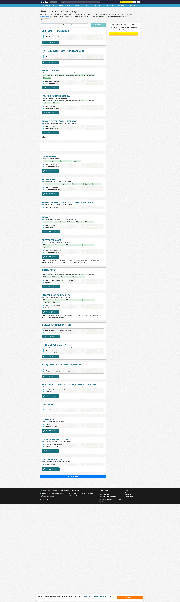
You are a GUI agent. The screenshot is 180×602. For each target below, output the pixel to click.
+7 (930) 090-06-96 (51, 232)
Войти (134, 2)
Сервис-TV (48, 419)
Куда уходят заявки (104, 494)
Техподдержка (129, 496)
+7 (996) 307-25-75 (51, 113)
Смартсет (47, 404)
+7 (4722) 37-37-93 (51, 376)
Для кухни (86, 5)
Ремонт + (47, 217)
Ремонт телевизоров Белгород (59, 121)
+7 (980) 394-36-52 (51, 287)
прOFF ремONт (50, 156)
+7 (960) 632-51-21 (51, 194)
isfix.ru (44, 2)
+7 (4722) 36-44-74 (51, 87)
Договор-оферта (104, 497)
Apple (76, 5)
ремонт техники (59, 490)
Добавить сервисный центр (138, 2)
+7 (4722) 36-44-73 (51, 336)
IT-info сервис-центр (54, 345)
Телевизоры (44, 20)
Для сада (97, 5)
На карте (99, 25)
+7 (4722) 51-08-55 (51, 62)
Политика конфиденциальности (108, 496)
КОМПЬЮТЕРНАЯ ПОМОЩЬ (56, 96)
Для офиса (109, 5)
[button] (80, 2)
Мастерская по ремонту (56, 295)
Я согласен (129, 597)
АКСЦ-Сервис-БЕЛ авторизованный (62, 365)
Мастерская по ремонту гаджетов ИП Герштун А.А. (71, 385)
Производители (57, 9)
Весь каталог (133, 5)
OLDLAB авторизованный (56, 325)
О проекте (128, 494)
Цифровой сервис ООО (55, 439)
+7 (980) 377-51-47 (51, 312)
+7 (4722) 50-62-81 (51, 356)
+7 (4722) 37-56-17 (51, 431)
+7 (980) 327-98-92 (51, 133)
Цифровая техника (63, 5)
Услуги (101, 492)
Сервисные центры (45, 9)
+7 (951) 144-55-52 (51, 451)
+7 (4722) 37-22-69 (51, 42)
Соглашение (128, 492)
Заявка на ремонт (127, 2)
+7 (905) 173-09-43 (51, 171)
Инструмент (121, 5)
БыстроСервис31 (51, 240)
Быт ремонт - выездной (55, 31)
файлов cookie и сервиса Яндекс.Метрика (96, 596)
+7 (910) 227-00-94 (51, 396)
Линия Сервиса (50, 71)
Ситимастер (49, 270)
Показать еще (73, 477)
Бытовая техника (48, 5)
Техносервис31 (50, 179)
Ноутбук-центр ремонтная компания (63, 51)
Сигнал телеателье (53, 459)
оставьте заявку (45, 16)
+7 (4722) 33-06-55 (51, 469)
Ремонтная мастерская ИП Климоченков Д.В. (68, 202)
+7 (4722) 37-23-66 (51, 257)
